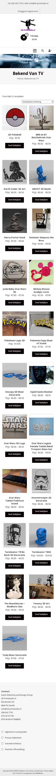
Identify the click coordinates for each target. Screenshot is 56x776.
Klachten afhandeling (14, 749)
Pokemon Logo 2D (14, 340)
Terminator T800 (41, 551)
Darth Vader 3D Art (15, 188)
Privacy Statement (13, 737)
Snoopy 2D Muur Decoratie (14, 393)
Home (20, 78)
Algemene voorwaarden (16, 731)
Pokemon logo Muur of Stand (41, 342)
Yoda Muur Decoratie (15, 654)
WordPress (39, 773)
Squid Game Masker (41, 391)
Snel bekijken (14, 145)
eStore (51, 771)
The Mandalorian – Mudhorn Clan (14, 605)
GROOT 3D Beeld (41, 188)
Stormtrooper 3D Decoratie (41, 499)
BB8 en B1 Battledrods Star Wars (41, 137)
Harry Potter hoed (14, 237)
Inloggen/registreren (28, 11)
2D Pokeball (14, 134)
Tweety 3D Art (41, 603)
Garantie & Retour (13, 743)
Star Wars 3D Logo (14, 443)
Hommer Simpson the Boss (41, 239)
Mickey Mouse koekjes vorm (41, 290)
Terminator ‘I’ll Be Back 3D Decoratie (14, 553)
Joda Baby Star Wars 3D (14, 290)
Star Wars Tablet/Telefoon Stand (14, 500)
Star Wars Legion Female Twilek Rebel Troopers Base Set (41, 446)
